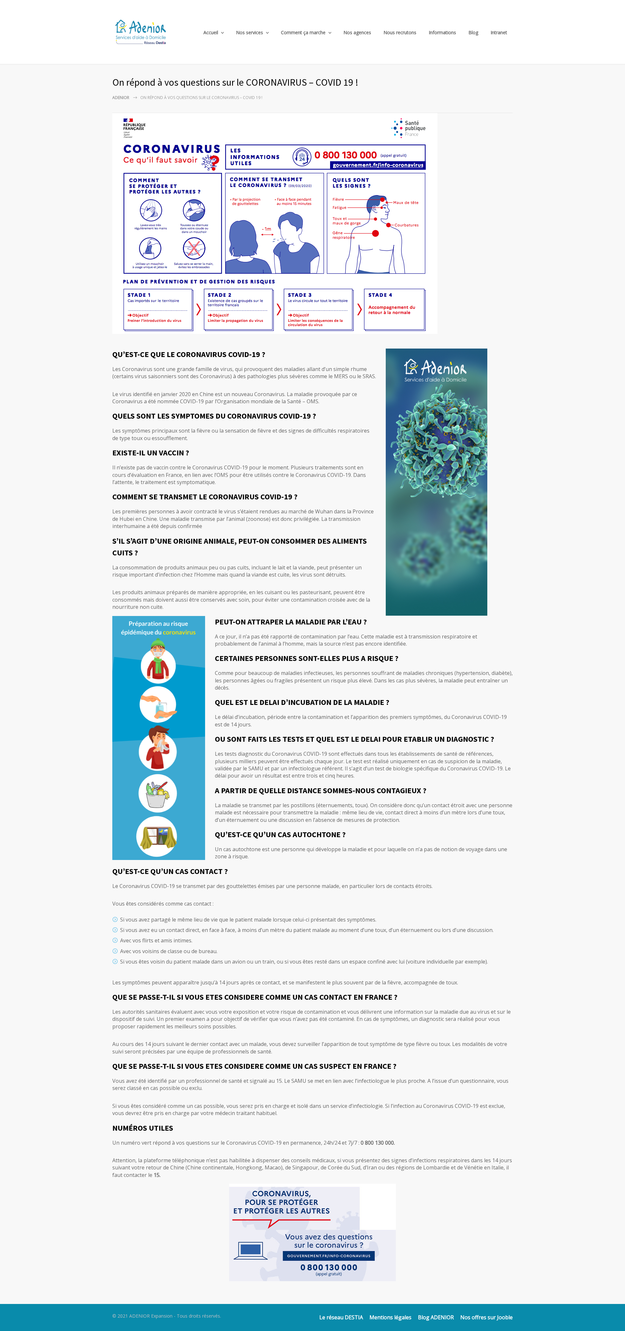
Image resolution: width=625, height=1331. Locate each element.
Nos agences (357, 32)
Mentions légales (390, 1317)
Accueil (210, 32)
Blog (473, 32)
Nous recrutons (399, 32)
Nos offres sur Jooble (486, 1317)
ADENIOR (120, 97)
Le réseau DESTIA (341, 1317)
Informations (442, 32)
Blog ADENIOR (436, 1317)
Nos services (249, 32)
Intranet (499, 32)
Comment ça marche (303, 32)
